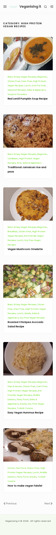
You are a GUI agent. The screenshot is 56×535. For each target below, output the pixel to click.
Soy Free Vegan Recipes (32, 318)
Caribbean (13, 158)
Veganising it (30, 6)
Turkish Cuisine (25, 408)
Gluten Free (14, 81)
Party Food (22, 399)
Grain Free (26, 81)
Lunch (27, 85)
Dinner (11, 468)
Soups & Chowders (17, 94)
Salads (27, 313)
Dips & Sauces (15, 386)
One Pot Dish (39, 85)
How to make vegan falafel (25, 486)
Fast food (21, 468)
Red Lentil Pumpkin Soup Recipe (28, 98)
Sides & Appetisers (36, 90)
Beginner (42, 77)
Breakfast (12, 231)
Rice (19, 163)
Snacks (23, 404)
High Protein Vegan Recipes (22, 391)
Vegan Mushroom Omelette (25, 249)
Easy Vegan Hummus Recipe (25, 412)
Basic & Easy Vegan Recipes (22, 77)
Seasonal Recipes (17, 90)
